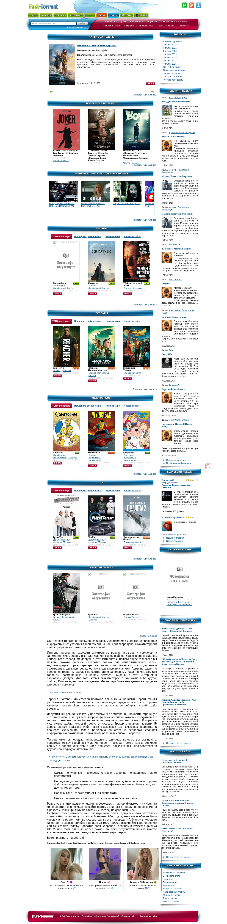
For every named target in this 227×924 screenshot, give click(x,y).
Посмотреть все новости (178, 743)
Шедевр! (166, 283)
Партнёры (87, 916)
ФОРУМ (113, 15)
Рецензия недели (180, 91)
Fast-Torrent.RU (47, 6)
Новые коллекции (175, 538)
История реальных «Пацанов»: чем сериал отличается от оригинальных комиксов (179, 702)
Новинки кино (113, 236)
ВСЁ (33, 15)
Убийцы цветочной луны (132, 284)
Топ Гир (92, 537)
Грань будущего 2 (61, 614)
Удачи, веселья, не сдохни (182, 132)
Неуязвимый (94, 452)
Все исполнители (172, 876)
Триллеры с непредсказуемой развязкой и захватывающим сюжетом (176, 484)
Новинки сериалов (172, 41)
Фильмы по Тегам (171, 73)
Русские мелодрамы (173, 80)
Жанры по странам (172, 888)
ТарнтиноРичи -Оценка (173, 389)
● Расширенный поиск (77, 27)
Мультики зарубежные (173, 517)
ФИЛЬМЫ (46, 15)
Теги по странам (171, 901)
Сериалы (102, 313)
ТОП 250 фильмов (172, 67)
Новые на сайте (132, 236)
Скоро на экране (115, 21)
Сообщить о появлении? (179, 604)
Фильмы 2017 (170, 60)
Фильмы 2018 (170, 57)
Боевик (92, 285)
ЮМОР (101, 15)
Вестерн (128, 288)
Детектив (137, 288)
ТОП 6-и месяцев (61, 236)
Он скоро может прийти (174, 317)
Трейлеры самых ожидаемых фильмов (102, 173)
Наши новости (166, 25)
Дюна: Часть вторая (179, 420)
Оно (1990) (167, 354)
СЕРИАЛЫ (60, 15)
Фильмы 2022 (170, 44)
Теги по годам (170, 898)
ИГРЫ (128, 15)
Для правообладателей (107, 916)
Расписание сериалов (174, 21)
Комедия (72, 457)
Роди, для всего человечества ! (177, 101)
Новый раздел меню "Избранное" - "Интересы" (179, 829)
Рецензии (152, 21)
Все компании (170, 882)
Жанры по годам (171, 895)
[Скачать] (57, 294)
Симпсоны (58, 452)
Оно (171, 350)
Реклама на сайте (148, 916)
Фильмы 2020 (170, 51)
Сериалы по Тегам (172, 76)
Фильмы (101, 228)
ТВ (89, 15)
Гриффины (128, 452)
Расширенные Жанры (174, 892)
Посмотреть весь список (144, 95)
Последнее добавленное (179, 463)
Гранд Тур (58, 537)
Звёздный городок (178, 97)
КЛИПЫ (143, 15)
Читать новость (61, 160)
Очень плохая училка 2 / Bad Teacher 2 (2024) (93, 204)
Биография (59, 285)
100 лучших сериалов (174, 70)
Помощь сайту (129, 916)
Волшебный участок (129, 369)
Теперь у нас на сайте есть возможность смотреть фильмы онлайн (177, 803)
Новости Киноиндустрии (180, 620)
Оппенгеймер (59, 283)
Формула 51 (175, 385)
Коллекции (136, 21)
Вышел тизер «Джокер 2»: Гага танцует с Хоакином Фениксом (177, 629)
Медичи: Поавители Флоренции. (177, 176)
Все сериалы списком (174, 872)
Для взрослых (131, 455)
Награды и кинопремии (138, 25)
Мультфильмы (101, 398)
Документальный (132, 542)
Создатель (93, 283)
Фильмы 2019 (170, 54)
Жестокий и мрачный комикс (176, 249)
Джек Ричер (59, 368)
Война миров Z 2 (175, 597)
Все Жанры (169, 885)
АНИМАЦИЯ (76, 15)
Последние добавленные (87, 236)
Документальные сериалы (62, 541)
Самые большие (174, 541)
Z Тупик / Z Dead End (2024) (126, 203)
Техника (67, 542)
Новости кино (111, 25)
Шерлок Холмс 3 (131, 614)
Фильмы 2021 (170, 48)
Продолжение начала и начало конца (177, 425)
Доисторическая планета (131, 538)
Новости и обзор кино (101, 103)
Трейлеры (184, 25)
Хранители (174, 244)
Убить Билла (175, 279)
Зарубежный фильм (63, 288)
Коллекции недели (180, 472)
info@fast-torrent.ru (69, 916)
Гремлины (93, 614)
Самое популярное (176, 460)
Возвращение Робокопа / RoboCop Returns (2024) (61, 204)
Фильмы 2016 (170, 64)
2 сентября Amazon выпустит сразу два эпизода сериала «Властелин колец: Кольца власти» (179, 661)
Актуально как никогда (173, 136)
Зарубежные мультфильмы (60, 456)
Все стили (168, 879)
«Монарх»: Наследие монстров (97, 369)
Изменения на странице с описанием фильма (175, 761)
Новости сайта (180, 751)
